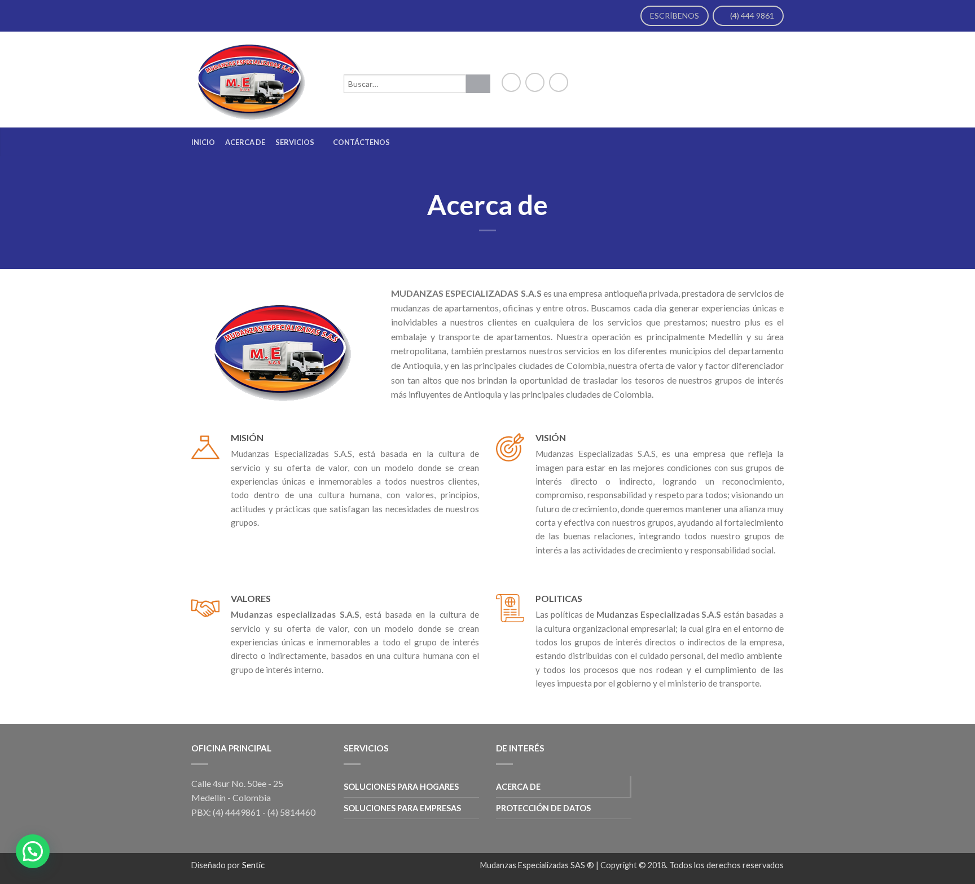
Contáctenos (361, 142)
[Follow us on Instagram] (534, 82)
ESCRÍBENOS (674, 15)
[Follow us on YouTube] (558, 82)
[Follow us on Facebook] (511, 82)
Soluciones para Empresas (402, 808)
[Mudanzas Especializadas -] (261, 79)
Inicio (203, 142)
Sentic (253, 865)
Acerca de (245, 142)
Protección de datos (543, 808)
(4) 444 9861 (751, 15)
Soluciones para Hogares (401, 786)
